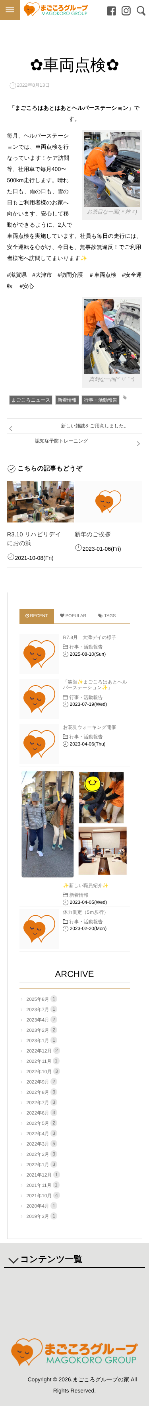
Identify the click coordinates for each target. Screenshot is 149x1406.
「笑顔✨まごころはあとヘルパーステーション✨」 (95, 684)
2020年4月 (41, 1206)
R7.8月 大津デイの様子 (89, 637)
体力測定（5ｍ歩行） (86, 912)
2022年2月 (41, 1154)
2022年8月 (41, 1092)
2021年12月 (42, 1175)
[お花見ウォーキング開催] (39, 744)
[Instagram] (124, 11)
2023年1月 (41, 1040)
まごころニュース (31, 400)
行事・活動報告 (100, 400)
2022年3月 (41, 1144)
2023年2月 (41, 1030)
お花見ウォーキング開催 (89, 727)
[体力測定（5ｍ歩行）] (39, 929)
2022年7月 (41, 1102)
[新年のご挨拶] (108, 501)
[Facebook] (109, 11)
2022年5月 (41, 1123)
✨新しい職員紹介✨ (86, 885)
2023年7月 (41, 1009)
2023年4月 (41, 1020)
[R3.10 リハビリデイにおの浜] (40, 501)
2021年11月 (42, 1185)
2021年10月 (42, 1195)
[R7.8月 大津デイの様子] (39, 654)
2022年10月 (42, 1071)
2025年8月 (41, 999)
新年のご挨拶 (93, 534)
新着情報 (67, 400)
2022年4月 (41, 1133)
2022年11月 (42, 1061)
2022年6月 (41, 1113)
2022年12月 (42, 1051)
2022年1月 (41, 1164)
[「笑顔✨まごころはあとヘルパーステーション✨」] (39, 699)
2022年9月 (41, 1082)
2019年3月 (41, 1216)
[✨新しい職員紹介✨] (74, 824)
